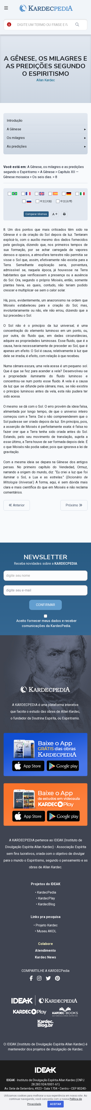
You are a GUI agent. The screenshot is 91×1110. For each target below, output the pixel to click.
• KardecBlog (45, 904)
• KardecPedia (45, 892)
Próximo (72, 505)
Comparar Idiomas (36, 214)
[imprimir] (64, 214)
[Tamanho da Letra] (55, 214)
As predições (17, 146)
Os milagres (16, 138)
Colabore (45, 944)
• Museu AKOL (45, 931)
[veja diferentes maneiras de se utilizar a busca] (9, 24)
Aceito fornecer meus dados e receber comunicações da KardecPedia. (46, 623)
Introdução (14, 121)
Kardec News (45, 957)
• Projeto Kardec (46, 925)
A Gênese (14, 129)
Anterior (18, 505)
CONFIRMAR (45, 605)
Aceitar (55, 1104)
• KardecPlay (45, 898)
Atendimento (45, 951)
